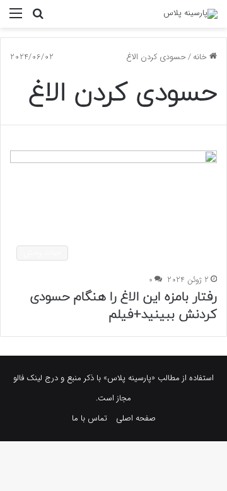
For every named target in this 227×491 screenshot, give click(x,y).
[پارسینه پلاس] (190, 14)
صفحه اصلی (136, 418)
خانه (201, 57)
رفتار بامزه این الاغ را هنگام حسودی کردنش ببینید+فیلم (123, 306)
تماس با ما (89, 418)
